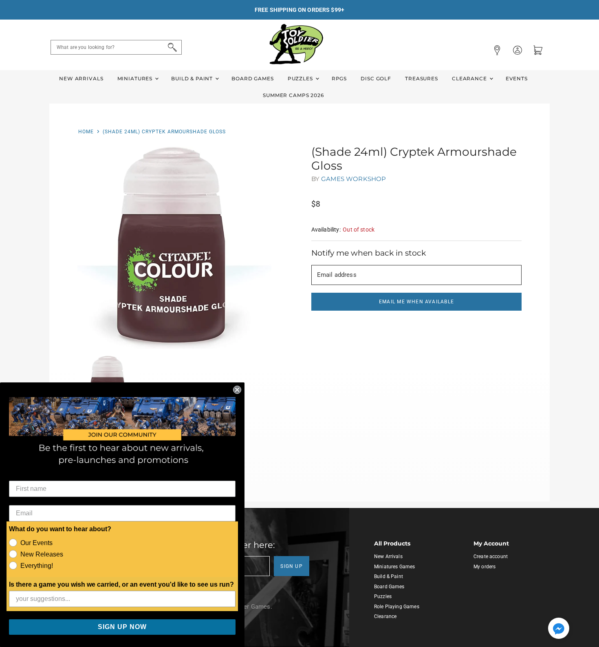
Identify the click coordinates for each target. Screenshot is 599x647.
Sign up (291, 566)
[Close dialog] (237, 390)
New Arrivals (81, 78)
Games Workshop (353, 179)
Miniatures (135, 78)
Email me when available (416, 302)
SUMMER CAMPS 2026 (293, 95)
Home (86, 132)
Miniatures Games (394, 567)
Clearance (470, 78)
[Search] (171, 47)
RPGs (339, 78)
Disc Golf (376, 78)
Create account (490, 556)
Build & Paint (192, 78)
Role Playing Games (396, 606)
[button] (558, 629)
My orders (484, 567)
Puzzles (301, 78)
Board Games (252, 78)
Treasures (421, 78)
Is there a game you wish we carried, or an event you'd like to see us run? (121, 584)
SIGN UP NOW (122, 626)
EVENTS (517, 78)
